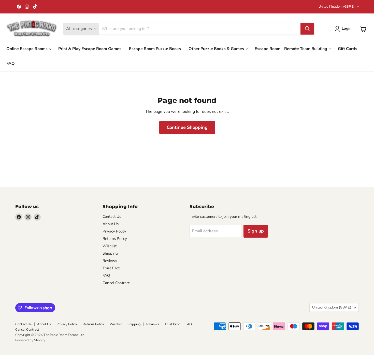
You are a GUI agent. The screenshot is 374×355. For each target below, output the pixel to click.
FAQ (10, 63)
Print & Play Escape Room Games (89, 49)
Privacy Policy (114, 231)
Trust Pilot (111, 268)
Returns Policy (115, 238)
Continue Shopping (187, 127)
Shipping (110, 253)
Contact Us (112, 216)
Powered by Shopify (30, 340)
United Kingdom (337, 6)
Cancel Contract (116, 282)
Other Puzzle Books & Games (217, 49)
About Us (111, 223)
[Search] (307, 29)
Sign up (256, 231)
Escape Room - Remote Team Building (291, 49)
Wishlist (110, 246)
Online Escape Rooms (27, 49)
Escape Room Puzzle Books (155, 49)
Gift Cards (347, 49)
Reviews (110, 260)
